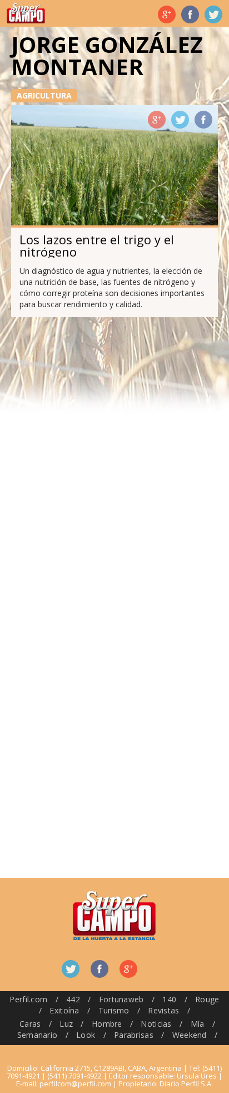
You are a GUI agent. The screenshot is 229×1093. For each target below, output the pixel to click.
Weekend (189, 1035)
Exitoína (64, 1010)
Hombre (107, 1023)
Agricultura (44, 95)
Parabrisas (133, 1035)
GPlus (157, 120)
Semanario (37, 1035)
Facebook (190, 14)
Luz (66, 1023)
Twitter (213, 14)
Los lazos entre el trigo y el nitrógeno (96, 245)
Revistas (163, 1010)
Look (85, 1035)
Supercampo (26, 13)
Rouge (207, 999)
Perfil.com (28, 999)
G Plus (167, 14)
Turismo (114, 1010)
